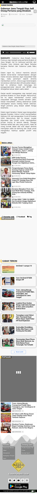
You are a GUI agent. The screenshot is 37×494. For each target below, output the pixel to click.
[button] (35, 11)
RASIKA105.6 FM (18, 2)
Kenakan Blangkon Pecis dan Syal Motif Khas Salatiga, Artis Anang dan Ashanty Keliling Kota (23, 191)
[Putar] (3, 52)
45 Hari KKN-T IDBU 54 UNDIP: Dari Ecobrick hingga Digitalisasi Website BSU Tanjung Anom (24, 201)
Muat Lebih (19, 352)
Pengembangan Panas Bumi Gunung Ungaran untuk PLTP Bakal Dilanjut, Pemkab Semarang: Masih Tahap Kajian (23, 170)
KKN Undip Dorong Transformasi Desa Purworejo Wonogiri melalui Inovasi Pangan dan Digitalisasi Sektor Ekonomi (23, 160)
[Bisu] (28, 52)
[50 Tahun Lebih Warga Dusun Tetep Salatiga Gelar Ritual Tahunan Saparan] (6, 417)
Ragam (30, 14)
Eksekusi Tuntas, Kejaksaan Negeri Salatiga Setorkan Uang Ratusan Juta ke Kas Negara (23, 426)
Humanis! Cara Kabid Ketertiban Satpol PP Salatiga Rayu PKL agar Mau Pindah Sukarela (24, 180)
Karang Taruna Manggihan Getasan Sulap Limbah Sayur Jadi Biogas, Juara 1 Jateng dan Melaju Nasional (23, 149)
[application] (18, 52)
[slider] (15, 52)
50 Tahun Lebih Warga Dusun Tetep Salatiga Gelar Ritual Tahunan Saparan (23, 415)
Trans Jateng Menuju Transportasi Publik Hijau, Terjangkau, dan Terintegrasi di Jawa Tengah (23, 406)
